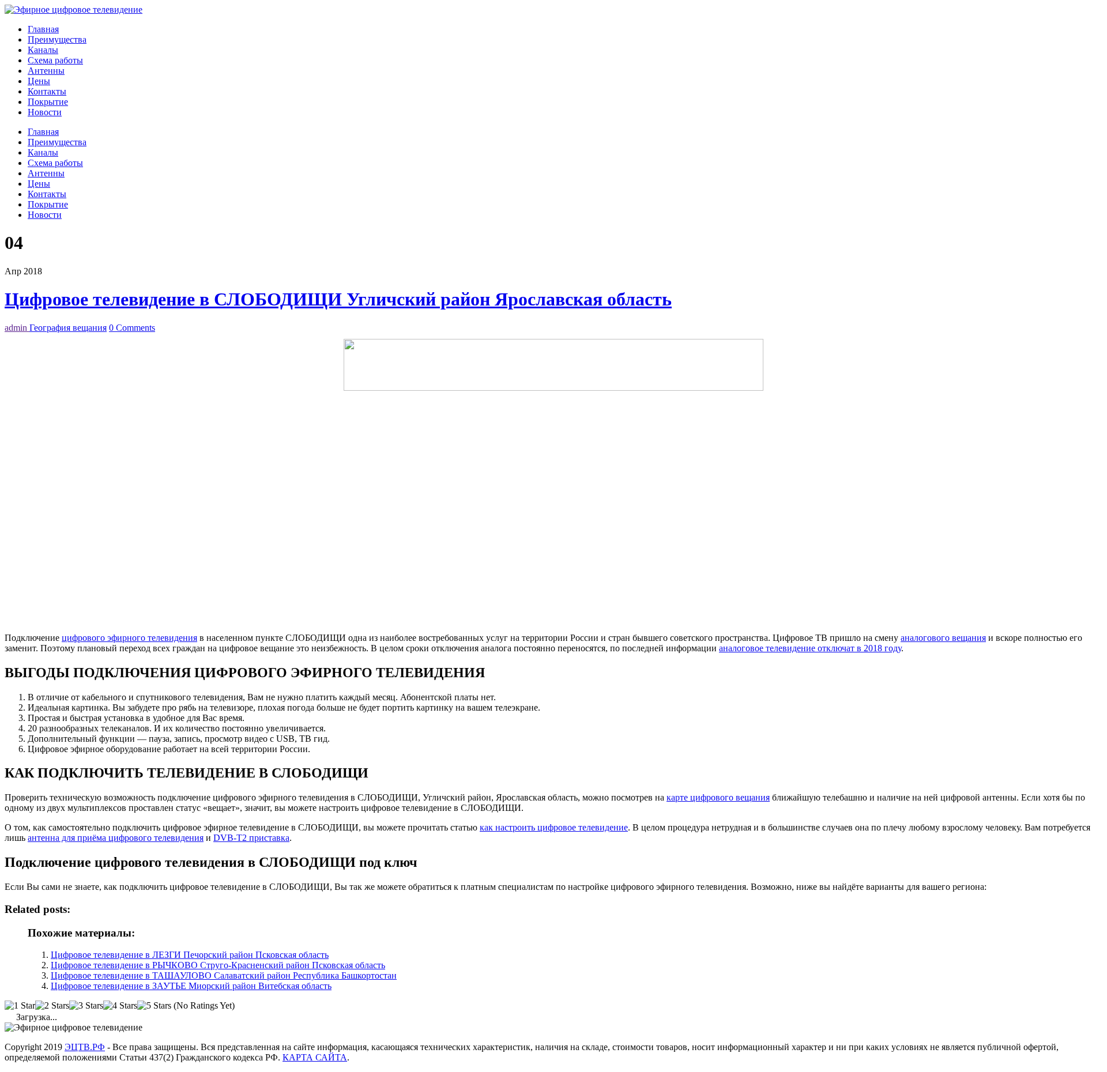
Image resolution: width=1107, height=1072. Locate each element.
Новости (45, 112)
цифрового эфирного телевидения (129, 638)
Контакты (47, 91)
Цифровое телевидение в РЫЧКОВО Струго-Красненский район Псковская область (218, 965)
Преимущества (57, 39)
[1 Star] (20, 1006)
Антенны (46, 71)
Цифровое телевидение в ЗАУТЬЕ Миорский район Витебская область (191, 986)
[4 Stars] (120, 1006)
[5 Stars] (154, 1006)
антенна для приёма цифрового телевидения (116, 838)
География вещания (68, 328)
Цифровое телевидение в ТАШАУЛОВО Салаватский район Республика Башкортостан (224, 975)
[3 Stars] (86, 1006)
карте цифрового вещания (718, 797)
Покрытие (48, 102)
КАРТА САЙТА (315, 1057)
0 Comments (132, 328)
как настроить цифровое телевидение (554, 827)
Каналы (43, 50)
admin (17, 328)
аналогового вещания (943, 638)
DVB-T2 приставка (251, 838)
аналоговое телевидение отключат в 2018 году (810, 648)
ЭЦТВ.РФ (85, 1047)
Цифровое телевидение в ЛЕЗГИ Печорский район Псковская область (190, 955)
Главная (43, 29)
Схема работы (55, 60)
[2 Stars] (52, 1006)
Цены (39, 81)
